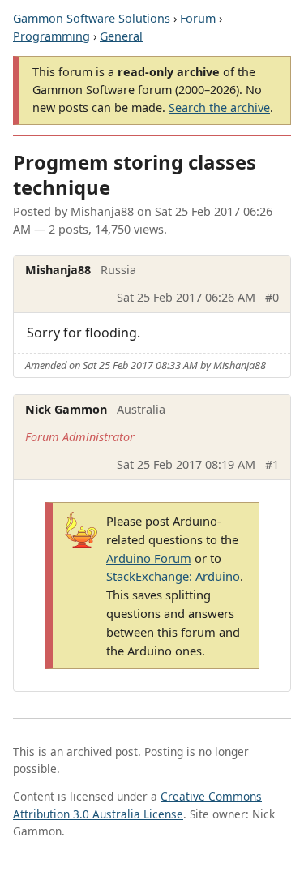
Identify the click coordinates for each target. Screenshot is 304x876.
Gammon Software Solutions (91, 18)
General (121, 36)
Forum (198, 18)
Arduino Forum (148, 558)
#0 (272, 297)
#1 (272, 464)
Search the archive (219, 107)
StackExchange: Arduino (173, 576)
